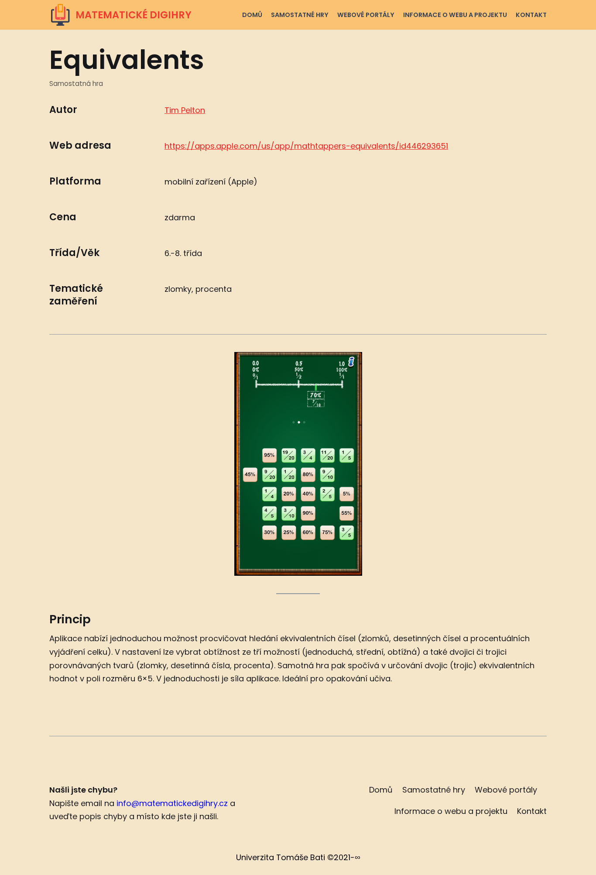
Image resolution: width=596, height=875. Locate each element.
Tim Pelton (184, 110)
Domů (252, 14)
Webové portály (365, 14)
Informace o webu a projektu (455, 14)
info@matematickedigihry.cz (172, 803)
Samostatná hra (76, 83)
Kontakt (531, 14)
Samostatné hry (300, 14)
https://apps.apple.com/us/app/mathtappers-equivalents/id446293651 (306, 145)
